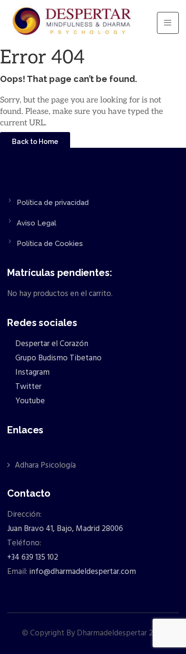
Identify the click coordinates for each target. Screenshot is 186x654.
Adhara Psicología (45, 465)
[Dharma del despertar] (72, 23)
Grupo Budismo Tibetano (57, 358)
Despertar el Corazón (50, 343)
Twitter (27, 386)
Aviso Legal (36, 223)
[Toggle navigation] (168, 23)
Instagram (31, 372)
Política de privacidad (53, 202)
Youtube (29, 401)
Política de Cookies (50, 243)
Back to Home (35, 141)
